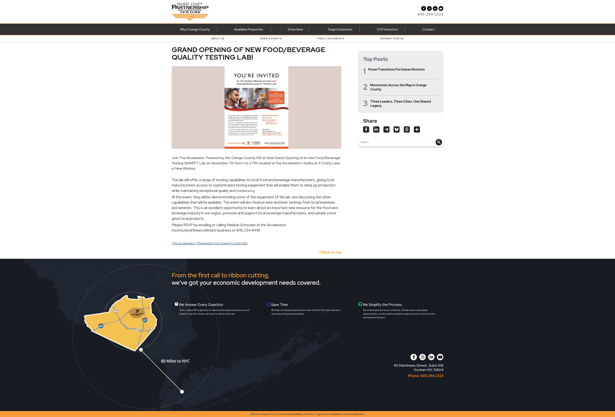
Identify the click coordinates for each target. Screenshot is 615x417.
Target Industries (339, 29)
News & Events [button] (271, 38)
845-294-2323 (430, 14)
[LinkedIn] (435, 8)
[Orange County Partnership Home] (190, 11)
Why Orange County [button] (195, 29)
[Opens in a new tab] (366, 129)
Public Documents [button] (330, 38)
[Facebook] (423, 8)
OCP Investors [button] (387, 29)
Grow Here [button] (295, 29)
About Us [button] (218, 38)
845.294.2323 (431, 376)
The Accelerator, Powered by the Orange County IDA (210, 243)
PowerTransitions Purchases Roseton (396, 69)
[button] (429, 8)
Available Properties (248, 29)
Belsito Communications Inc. (349, 414)
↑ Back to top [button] (330, 252)
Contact (428, 29)
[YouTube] (441, 8)
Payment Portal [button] (392, 38)
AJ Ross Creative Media (289, 414)
